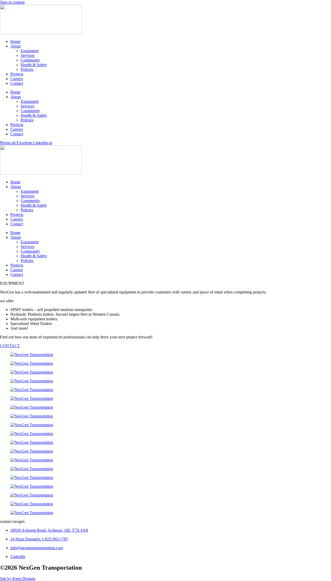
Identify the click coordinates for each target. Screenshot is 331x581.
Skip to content (12, 2)
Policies (27, 69)
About (15, 46)
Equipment (30, 51)
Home (15, 41)
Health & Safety (34, 65)
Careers (16, 78)
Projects (16, 74)
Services (27, 55)
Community (30, 60)
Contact (16, 83)
